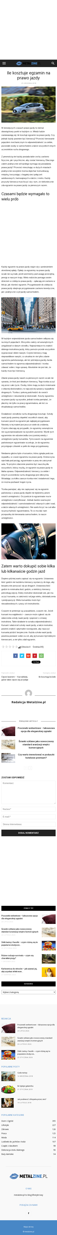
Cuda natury (22, 1072)
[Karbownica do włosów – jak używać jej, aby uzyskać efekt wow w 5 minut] (49, 972)
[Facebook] (28, 1213)
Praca (4, 1133)
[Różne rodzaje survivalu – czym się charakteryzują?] (49, 959)
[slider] (9, 646)
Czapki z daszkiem (9, 1145)
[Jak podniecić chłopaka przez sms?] (7, 1103)
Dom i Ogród (7, 1121)
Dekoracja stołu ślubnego (12, 1150)
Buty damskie (7, 1154)
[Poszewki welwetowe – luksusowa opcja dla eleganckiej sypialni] (8, 731)
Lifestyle (5, 1125)
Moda (4, 1137)
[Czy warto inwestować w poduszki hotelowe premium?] (8, 758)
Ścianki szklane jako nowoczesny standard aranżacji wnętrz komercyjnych (36, 744)
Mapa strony (28, 1227)
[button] (53, 63)
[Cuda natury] (8, 1076)
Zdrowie (5, 1129)
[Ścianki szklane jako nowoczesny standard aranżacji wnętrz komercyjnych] (8, 744)
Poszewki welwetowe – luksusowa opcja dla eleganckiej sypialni (36, 1026)
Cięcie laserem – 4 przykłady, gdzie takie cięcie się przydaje (14, 678)
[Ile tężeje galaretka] (8, 1089)
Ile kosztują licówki (47, 677)
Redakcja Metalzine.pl (28, 702)
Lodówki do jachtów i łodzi (13, 1141)
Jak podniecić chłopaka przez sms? (31, 1099)
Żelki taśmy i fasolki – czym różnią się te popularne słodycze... (33, 1053)
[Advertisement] (28, 29)
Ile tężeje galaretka (25, 1086)
